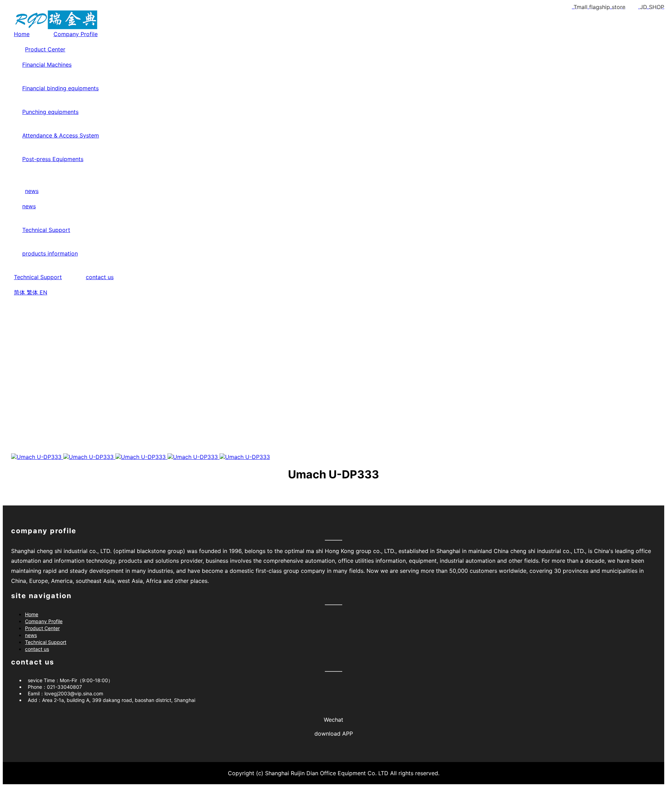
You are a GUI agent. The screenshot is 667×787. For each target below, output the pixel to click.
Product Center (45, 49)
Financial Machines (47, 64)
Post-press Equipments (52, 159)
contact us (100, 277)
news (32, 190)
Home (22, 34)
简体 (20, 292)
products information (50, 253)
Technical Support (46, 229)
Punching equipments (50, 111)
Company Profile (75, 34)
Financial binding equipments (60, 88)
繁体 (33, 292)
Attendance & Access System (60, 135)
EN (43, 292)
